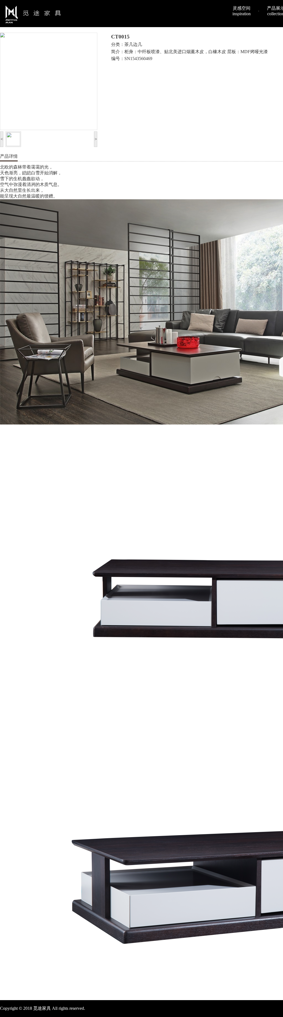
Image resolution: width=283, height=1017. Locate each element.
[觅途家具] (33, 14)
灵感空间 (241, 11)
